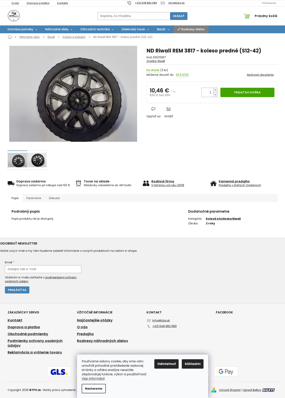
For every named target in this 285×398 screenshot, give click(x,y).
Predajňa (85, 334)
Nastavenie (93, 389)
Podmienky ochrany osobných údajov (35, 343)
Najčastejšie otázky (95, 320)
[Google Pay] (226, 372)
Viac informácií (93, 378)
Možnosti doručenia (260, 75)
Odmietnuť (166, 364)
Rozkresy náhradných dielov (102, 340)
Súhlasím (193, 364)
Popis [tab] (15, 198)
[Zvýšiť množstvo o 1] (215, 90)
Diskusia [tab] (54, 198)
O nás (15, 3)
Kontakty (62, 3)
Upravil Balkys (252, 390)
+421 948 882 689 (164, 326)
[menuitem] (22, 29)
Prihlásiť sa (17, 290)
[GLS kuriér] (59, 372)
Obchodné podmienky (28, 334)
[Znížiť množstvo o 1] (215, 94)
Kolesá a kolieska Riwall (223, 219)
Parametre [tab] (33, 198)
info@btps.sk (161, 320)
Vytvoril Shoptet (230, 390)
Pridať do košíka (247, 92)
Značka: (156, 61)
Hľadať (178, 16)
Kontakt (15, 320)
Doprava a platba (38, 3)
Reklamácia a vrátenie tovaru (35, 352)
